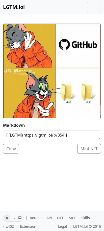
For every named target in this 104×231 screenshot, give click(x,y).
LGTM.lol (14, 7)
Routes (35, 217)
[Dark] (13, 218)
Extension (28, 226)
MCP (72, 217)
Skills (85, 217)
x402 (10, 226)
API (49, 217)
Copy (11, 148)
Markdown (14, 125)
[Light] (7, 218)
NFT (60, 217)
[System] (20, 218)
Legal (62, 226)
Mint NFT (89, 148)
